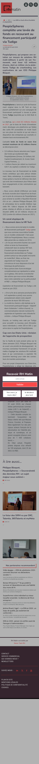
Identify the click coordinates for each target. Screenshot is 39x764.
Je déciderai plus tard (29, 393)
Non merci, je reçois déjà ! (12, 393)
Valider (19, 384)
